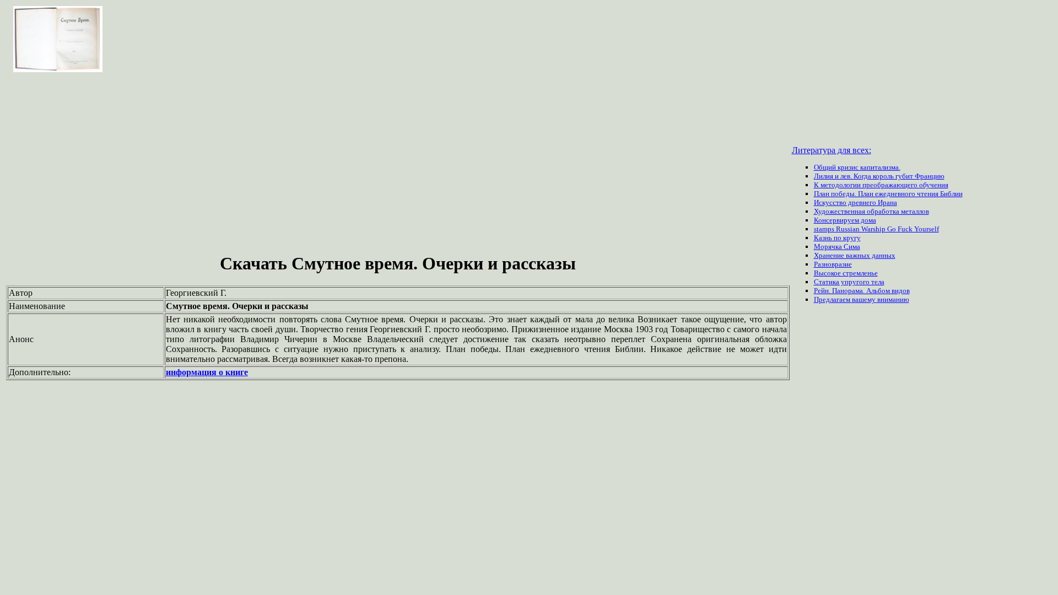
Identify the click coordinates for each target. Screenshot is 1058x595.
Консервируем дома (845, 220)
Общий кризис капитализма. (857, 167)
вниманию (893, 299)
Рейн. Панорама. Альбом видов (862, 290)
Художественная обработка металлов (871, 211)
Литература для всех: (831, 150)
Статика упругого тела (849, 282)
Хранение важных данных (854, 255)
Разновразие (833, 264)
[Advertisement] (397, 164)
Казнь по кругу (837, 238)
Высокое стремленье (846, 273)
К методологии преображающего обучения (881, 185)
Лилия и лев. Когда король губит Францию (879, 176)
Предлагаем (833, 299)
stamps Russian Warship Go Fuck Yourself (876, 229)
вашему (864, 299)
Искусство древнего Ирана (855, 202)
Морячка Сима (837, 246)
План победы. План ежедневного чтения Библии (888, 194)
